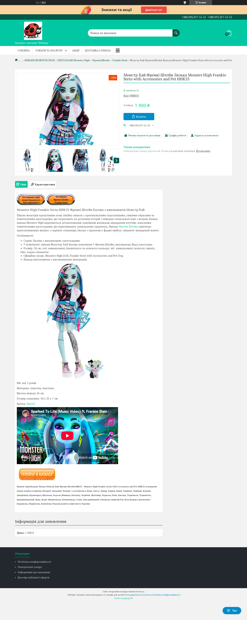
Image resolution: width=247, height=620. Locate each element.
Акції (75, 50)
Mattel (31, 403)
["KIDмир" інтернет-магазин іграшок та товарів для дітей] (33, 30)
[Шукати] (176, 31)
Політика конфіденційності (34, 561)
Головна (24, 50)
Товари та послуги (48, 50)
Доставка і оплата (98, 50)
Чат (234, 610)
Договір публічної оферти (34, 577)
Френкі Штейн (128, 226)
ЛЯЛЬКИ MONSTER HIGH (39, 60)
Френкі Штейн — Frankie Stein (109, 60)
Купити (141, 117)
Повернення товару (30, 567)
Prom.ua (140, 591)
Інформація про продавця (34, 572)
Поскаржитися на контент (138, 594)
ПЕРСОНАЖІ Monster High (74, 60)
